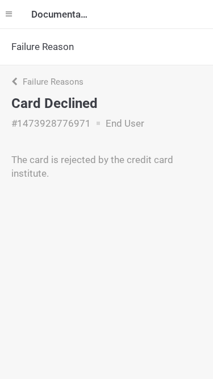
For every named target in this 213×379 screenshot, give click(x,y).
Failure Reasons (51, 82)
